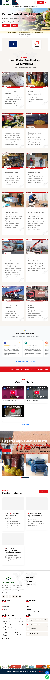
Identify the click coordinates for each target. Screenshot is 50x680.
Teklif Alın (29, 609)
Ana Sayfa (29, 604)
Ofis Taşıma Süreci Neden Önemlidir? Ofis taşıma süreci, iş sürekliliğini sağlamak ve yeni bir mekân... (13, 558)
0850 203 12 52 (33, 628)
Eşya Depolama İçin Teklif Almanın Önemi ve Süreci (36, 516)
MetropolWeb (39, 671)
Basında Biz (6, 606)
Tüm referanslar (35, 36)
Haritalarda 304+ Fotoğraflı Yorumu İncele (25, 361)
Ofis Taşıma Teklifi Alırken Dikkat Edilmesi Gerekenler (13, 551)
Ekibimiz (29, 586)
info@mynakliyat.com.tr (35, 624)
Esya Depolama (38, 513)
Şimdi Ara (6, 25)
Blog (28, 606)
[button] (21, 477)
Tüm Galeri (6, 450)
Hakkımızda (29, 581)
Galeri (4, 604)
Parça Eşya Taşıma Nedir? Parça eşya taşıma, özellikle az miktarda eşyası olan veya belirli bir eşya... (13, 524)
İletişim (5, 609)
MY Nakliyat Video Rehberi (9, 400)
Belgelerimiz (29, 584)
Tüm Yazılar (43, 491)
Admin (7, 513)
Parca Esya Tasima (15, 513)
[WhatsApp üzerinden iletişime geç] (47, 677)
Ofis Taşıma (13, 548)
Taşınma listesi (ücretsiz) (33, 612)
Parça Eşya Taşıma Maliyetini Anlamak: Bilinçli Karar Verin (13, 517)
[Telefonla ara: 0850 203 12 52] (47, 673)
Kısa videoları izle (25, 424)
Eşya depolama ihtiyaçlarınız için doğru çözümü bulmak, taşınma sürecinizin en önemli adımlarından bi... (36, 522)
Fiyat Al (40, 2)
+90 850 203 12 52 (34, 633)
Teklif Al (14, 25)
